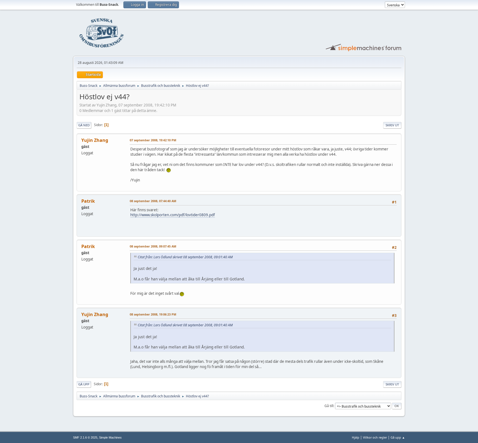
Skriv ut (392, 125)
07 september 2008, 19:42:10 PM (153, 140)
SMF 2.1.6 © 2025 (85, 437)
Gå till (328, 405)
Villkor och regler (375, 437)
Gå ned (84, 125)
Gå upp (83, 384)
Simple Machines (110, 437)
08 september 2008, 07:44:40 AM (153, 201)
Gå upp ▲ (398, 437)
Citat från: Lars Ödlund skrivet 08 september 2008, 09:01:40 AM (185, 257)
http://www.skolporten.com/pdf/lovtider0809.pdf (172, 214)
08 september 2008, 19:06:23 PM (153, 314)
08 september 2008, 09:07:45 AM (153, 246)
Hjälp (355, 437)
